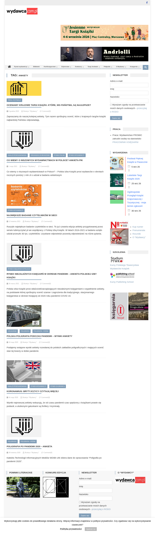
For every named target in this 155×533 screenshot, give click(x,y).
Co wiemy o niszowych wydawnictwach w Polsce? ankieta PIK (45, 160)
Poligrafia (107, 67)
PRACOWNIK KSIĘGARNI (125, 142)
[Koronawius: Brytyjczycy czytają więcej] (56, 371)
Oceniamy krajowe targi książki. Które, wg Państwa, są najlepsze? (49, 105)
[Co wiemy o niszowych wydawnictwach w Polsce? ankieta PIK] (56, 140)
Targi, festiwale (93, 67)
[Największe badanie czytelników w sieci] (56, 195)
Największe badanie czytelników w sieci (32, 215)
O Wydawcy (120, 67)
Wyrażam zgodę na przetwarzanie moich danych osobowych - (128, 108)
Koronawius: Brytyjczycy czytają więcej (33, 391)
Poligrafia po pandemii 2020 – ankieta (29, 446)
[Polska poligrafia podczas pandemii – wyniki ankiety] (56, 316)
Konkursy (78, 67)
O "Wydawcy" (139, 237)
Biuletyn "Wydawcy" (30, 111)
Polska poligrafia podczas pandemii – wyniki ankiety (39, 336)
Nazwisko (114, 97)
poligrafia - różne (41, 331)
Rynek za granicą (57, 386)
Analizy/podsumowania (17, 155)
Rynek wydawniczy (20, 67)
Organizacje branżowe (40, 155)
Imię (112, 89)
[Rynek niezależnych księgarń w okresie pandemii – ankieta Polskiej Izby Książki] (56, 254)
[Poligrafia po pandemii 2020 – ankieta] (56, 426)
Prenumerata (139, 230)
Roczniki (136, 234)
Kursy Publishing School (122, 282)
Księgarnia (134, 67)
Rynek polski (59, 155)
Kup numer (137, 227)
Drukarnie (12, 331)
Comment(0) (46, 111)
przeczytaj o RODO (101, 509)
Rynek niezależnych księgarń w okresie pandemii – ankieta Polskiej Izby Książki (52, 276)
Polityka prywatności (71, 529)
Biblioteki (36, 67)
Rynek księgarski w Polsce (19, 269)
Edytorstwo (65, 67)
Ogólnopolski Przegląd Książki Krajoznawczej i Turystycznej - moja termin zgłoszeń (136, 199)
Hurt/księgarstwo (50, 67)
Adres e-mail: (116, 81)
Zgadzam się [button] (90, 529)
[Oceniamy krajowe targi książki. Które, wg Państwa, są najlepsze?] (56, 88)
